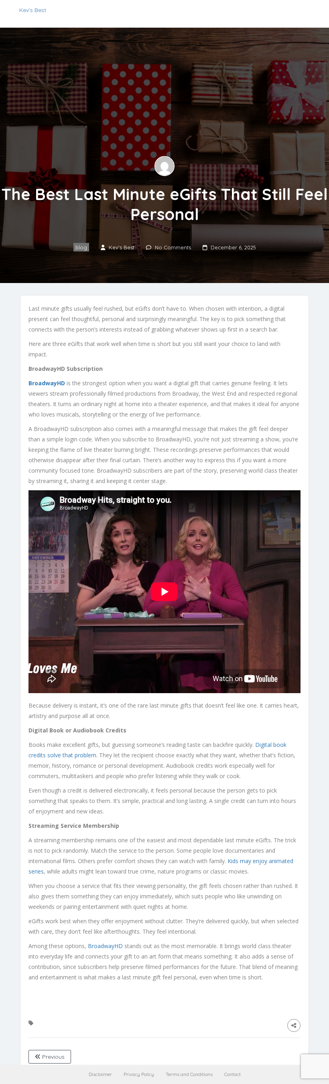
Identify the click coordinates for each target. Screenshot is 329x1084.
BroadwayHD (105, 946)
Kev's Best (32, 10)
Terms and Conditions (189, 1074)
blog (81, 247)
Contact (232, 1074)
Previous (53, 1056)
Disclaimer (100, 1074)
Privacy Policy (139, 1074)
